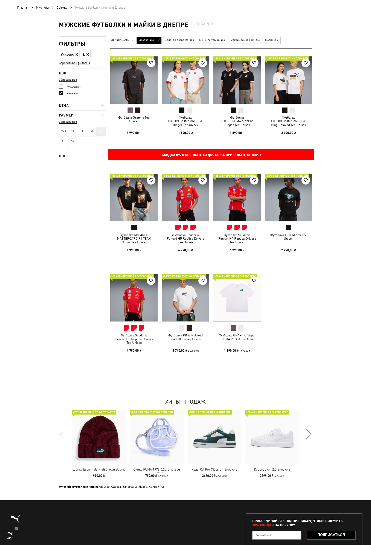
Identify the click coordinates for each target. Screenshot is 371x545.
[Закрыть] (266, 224)
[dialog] (185, 272)
